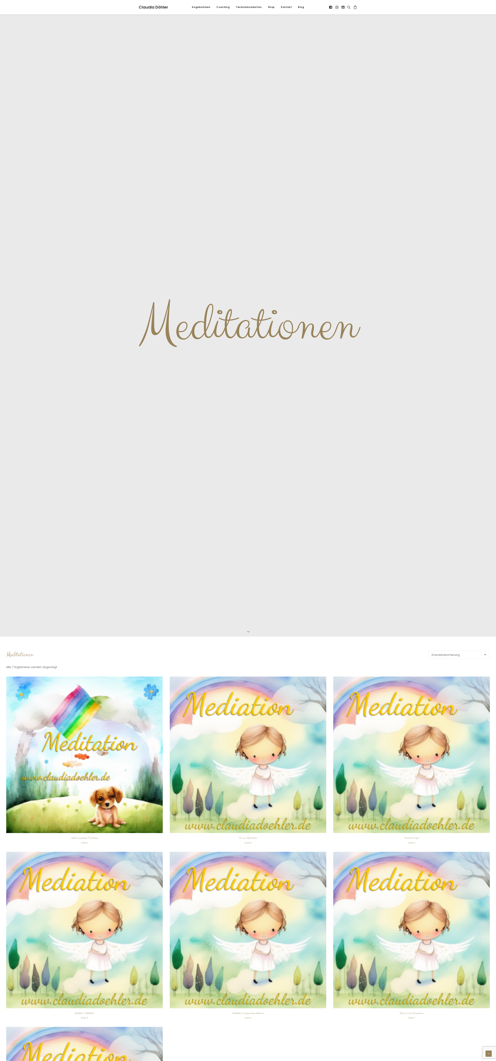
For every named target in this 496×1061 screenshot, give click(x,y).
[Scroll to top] (489, 1053)
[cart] (354, 7)
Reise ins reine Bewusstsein (412, 1013)
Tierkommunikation (249, 7)
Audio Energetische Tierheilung (84, 838)
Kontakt (286, 7)
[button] (331, 7)
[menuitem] (201, 7)
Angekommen (201, 7)
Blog (301, 7)
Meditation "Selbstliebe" (85, 1013)
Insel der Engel (412, 838)
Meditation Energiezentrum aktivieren (248, 1013)
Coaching (223, 7)
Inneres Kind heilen (248, 838)
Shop (271, 7)
